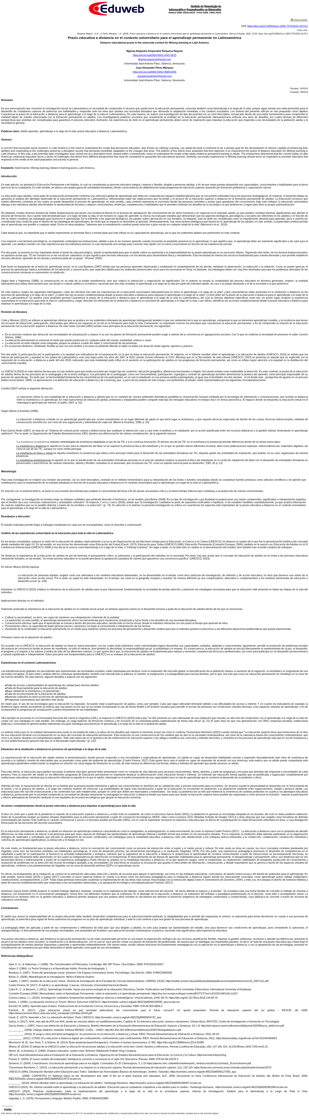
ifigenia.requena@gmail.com (154, 59)
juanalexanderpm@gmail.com (154, 76)
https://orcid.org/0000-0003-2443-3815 (154, 55)
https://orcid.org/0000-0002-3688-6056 (154, 72)
